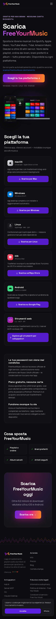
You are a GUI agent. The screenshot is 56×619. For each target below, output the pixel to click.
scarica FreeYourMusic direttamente (19, 70)
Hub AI (6, 584)
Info (31, 557)
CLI (5, 592)
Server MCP (9, 588)
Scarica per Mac (29, 179)
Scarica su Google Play (29, 304)
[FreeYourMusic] (11, 4)
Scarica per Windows (29, 210)
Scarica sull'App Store (29, 273)
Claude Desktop (10, 596)
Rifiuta (46, 611)
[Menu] (51, 4)
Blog (32, 565)
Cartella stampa (36, 569)
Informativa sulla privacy (40, 584)
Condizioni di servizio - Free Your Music (39, 596)
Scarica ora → (28, 514)
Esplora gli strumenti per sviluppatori (24, 337)
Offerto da (7, 572)
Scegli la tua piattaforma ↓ (24, 78)
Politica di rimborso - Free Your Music (40, 589)
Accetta (23, 611)
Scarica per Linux (29, 242)
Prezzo (33, 561)
